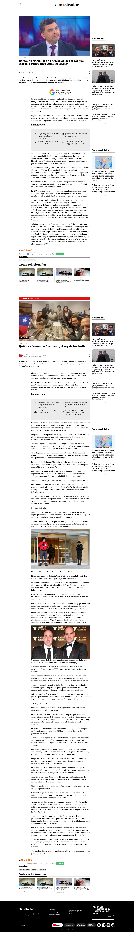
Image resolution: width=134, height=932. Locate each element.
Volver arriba (22, 925)
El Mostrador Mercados (27, 72)
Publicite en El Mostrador (75, 910)
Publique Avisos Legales (75, 911)
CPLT (24, 260)
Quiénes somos (52, 909)
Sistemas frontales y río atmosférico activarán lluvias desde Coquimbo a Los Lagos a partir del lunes (103, 175)
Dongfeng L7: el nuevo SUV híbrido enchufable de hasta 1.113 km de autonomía (74, 143)
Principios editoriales (54, 912)
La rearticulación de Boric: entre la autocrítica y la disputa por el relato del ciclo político (103, 107)
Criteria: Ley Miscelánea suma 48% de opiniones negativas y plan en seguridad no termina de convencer (103, 90)
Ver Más (103, 123)
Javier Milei (35, 869)
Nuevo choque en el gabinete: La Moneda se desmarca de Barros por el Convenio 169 (76, 134)
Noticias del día (100, 150)
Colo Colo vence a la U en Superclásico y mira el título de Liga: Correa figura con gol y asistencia (103, 188)
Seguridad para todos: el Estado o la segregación (48, 142)
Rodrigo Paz (43, 869)
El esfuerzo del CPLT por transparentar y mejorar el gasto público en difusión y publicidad (81, 279)
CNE (20, 260)
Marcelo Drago (31, 260)
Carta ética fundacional (54, 911)
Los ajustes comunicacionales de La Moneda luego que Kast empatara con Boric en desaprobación (48, 135)
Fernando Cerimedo (24, 869)
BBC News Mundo (31, 355)
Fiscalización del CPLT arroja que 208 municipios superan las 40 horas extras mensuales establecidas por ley (26, 279)
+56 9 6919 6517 (22, 915)
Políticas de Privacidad (54, 914)
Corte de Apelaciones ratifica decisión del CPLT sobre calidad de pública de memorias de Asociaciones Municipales (44, 279)
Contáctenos (72, 913)
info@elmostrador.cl (30, 915)
